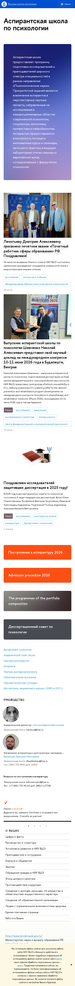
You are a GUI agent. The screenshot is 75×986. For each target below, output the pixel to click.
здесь (59, 958)
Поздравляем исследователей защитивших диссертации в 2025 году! (36, 485)
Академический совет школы (19, 655)
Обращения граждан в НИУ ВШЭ (24, 872)
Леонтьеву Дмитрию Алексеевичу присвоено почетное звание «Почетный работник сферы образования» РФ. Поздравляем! (36, 248)
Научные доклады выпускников (20, 671)
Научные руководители (16, 660)
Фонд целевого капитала (20, 878)
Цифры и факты (14, 836)
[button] (28, 826)
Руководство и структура (20, 842)
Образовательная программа (20, 677)
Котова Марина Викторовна (49, 725)
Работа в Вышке (14, 918)
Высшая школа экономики (22, 4)
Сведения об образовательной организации (31, 900)
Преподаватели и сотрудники (23, 854)
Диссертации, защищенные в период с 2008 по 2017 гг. (33, 688)
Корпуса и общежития (18, 860)
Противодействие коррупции (23, 885)
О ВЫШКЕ (12, 830)
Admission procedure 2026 (29, 575)
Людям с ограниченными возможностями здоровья (35, 906)
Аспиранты (9, 666)
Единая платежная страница (21, 912)
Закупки (10, 866)
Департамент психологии (18, 649)
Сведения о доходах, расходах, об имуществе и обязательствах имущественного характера (34, 892)
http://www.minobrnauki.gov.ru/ (23, 936)
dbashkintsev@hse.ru (37, 761)
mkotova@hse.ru (34, 729)
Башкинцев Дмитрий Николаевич (21, 756)
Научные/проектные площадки (20, 682)
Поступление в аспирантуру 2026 (35, 552)
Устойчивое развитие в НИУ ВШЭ (25, 848)
